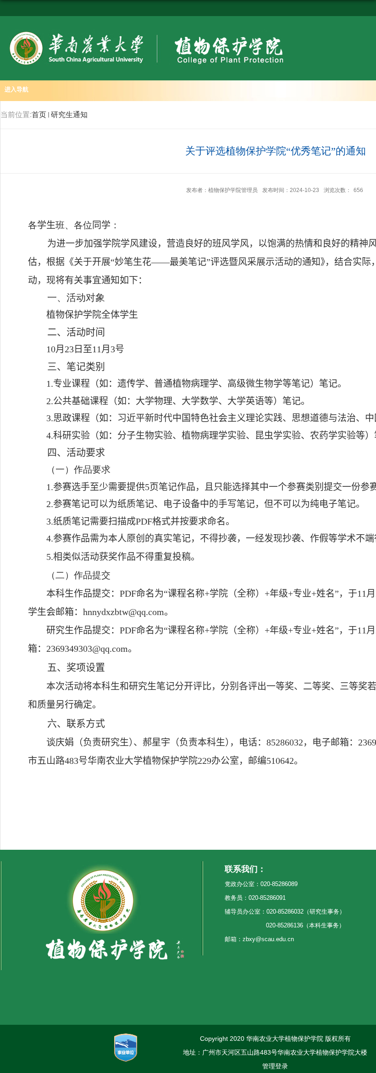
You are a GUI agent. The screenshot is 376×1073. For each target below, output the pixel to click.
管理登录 (275, 1066)
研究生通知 (69, 115)
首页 (39, 115)
